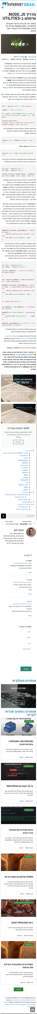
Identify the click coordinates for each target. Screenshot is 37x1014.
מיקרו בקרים (24, 465)
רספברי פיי (24, 468)
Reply (30, 572)
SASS (26, 487)
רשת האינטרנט (23, 507)
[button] (34, 696)
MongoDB (24, 480)
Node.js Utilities (8, 87)
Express (25, 473)
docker (25, 477)
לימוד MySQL (23, 485)
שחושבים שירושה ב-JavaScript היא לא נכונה (20, 337)
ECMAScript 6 (23, 460)
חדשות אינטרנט (27, 502)
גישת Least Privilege (22, 923)
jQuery (26, 490)
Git (27, 482)
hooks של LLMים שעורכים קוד (18, 877)
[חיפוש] (3, 516)
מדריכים (29, 451)
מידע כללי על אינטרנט (25, 504)
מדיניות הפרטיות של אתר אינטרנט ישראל (23, 1000)
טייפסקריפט (24, 455)
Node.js (25, 59)
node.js (13, 59)
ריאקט (26, 458)
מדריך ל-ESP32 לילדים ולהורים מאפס (15, 453)
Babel (26, 475)
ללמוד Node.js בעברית (24, 355)
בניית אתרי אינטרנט (22, 509)
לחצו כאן (18, 442)
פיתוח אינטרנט (27, 492)
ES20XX (25, 463)
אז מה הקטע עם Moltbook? (19, 786)
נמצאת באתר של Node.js (15, 73)
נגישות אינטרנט (23, 499)
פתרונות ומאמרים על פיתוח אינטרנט (16, 495)
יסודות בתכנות (19, 497)
